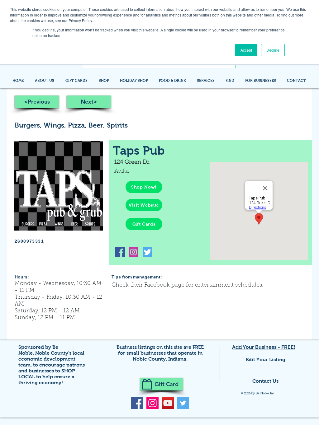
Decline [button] (272, 50)
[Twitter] (183, 403)
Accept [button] (246, 50)
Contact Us (265, 381)
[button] (230, 80)
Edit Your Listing (265, 359)
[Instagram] (152, 403)
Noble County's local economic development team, (51, 358)
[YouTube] (168, 403)
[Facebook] (137, 403)
